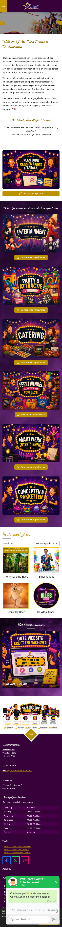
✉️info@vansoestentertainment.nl (17, 771)
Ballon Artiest (46, 576)
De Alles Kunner (46, 612)
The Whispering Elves (15, 576)
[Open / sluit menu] (3, 6)
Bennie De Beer (16, 612)
